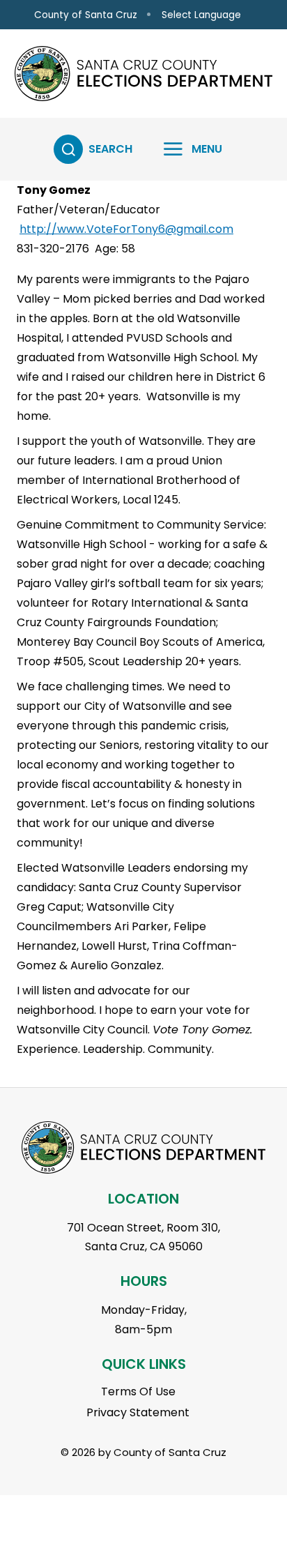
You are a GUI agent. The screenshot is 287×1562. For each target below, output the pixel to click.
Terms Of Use (138, 1391)
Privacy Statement (137, 1412)
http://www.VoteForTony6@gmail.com (126, 229)
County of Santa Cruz (85, 15)
